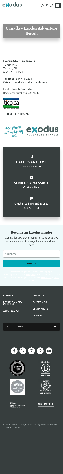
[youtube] (49, 350)
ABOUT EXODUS (11, 311)
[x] (22, 350)
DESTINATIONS (40, 309)
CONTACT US (10, 295)
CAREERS (37, 315)
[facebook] (14, 350)
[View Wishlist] (47, 5)
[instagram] (31, 350)
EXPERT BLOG (40, 302)
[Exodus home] (12, 5)
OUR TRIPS (38, 295)
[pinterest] (40, 350)
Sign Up (31, 263)
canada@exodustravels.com (30, 82)
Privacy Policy (46, 277)
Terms (56, 277)
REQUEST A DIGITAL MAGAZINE (13, 303)
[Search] (42, 5)
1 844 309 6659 (52, 5)
